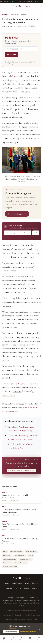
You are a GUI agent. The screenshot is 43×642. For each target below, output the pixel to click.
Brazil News (7, 555)
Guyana (14, 76)
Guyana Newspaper (21, 563)
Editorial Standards (30, 610)
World (27, 583)
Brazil (5, 14)
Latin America (17, 583)
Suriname (17, 391)
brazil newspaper (19, 555)
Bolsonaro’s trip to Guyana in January (18, 383)
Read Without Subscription (15, 619)
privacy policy (28, 62)
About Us (9, 610)
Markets (35, 583)
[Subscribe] (39, 6)
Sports (26, 588)
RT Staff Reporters (10, 26)
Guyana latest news (25, 559)
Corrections (19, 615)
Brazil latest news (31, 551)
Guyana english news (9, 559)
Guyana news (7, 563)
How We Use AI (8, 615)
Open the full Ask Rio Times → (13, 237)
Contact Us (18, 610)
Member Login (32, 619)
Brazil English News (16, 551)
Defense (9, 588)
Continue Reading (11, 632)
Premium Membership (32, 615)
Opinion (34, 588)
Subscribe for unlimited (28, 631)
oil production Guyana (10, 566)
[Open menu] (2, 6)
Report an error (12, 411)
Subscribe (11, 55)
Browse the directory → (17, 214)
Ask (35, 233)
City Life (18, 588)
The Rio (21, 6)
